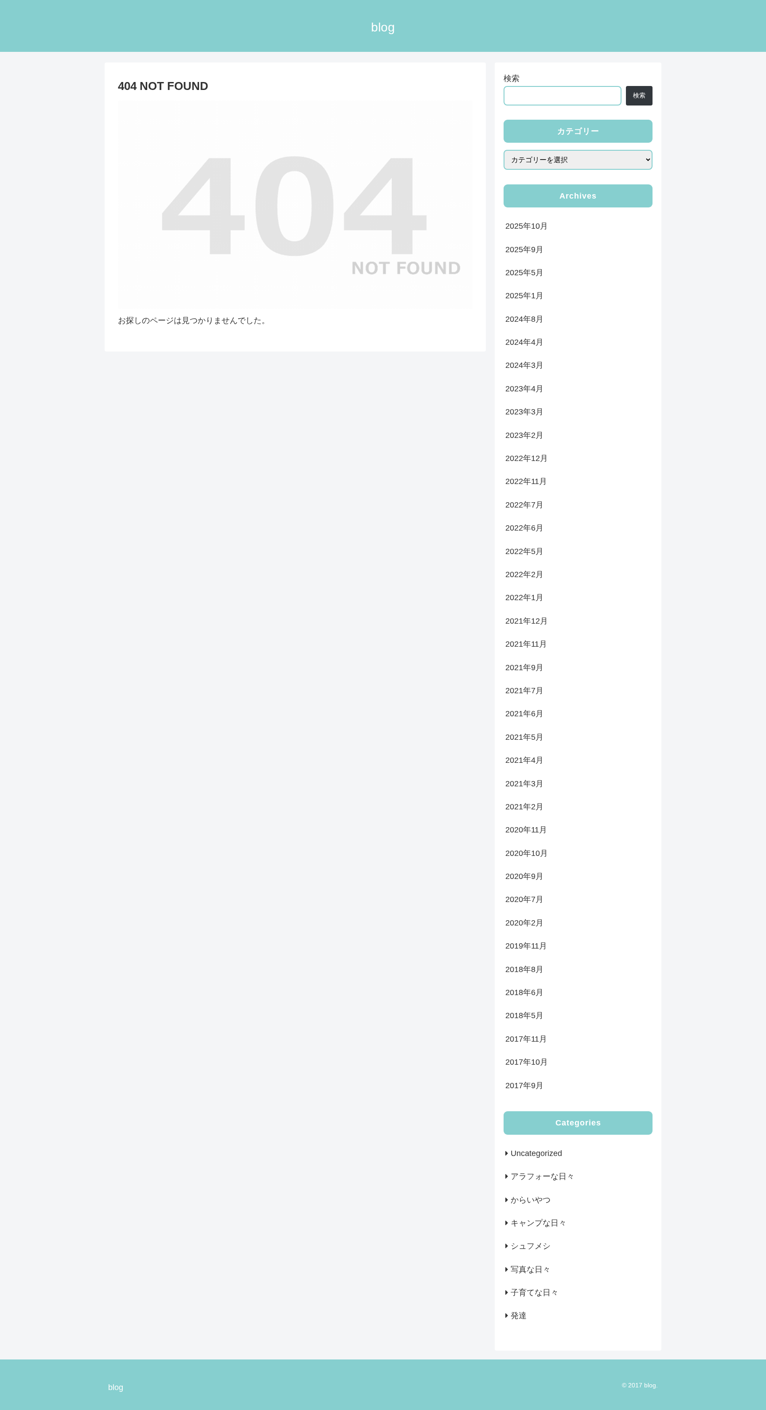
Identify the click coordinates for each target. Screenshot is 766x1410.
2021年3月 (524, 783)
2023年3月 (524, 411)
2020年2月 (524, 922)
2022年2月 (524, 574)
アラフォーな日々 (542, 1176)
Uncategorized (536, 1153)
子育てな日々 (535, 1292)
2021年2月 (524, 806)
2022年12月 (526, 458)
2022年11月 (526, 481)
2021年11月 (526, 644)
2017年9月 (524, 1085)
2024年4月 (524, 342)
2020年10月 (526, 853)
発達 (519, 1315)
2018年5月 (524, 1015)
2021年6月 (524, 713)
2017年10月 (526, 1062)
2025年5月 (524, 272)
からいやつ (531, 1199)
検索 (512, 78)
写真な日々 (531, 1269)
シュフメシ (531, 1246)
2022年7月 (524, 504)
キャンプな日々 (539, 1223)
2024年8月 (524, 319)
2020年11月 (526, 829)
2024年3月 (524, 365)
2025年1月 (524, 295)
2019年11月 (526, 945)
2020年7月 (524, 899)
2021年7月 (524, 690)
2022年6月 (524, 527)
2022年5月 (524, 551)
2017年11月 (526, 1039)
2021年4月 (524, 760)
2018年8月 (524, 969)
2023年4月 (524, 388)
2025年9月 (524, 249)
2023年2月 (524, 435)
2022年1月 (524, 597)
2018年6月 (524, 992)
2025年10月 (526, 226)
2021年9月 (524, 667)
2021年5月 (524, 737)
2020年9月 (524, 876)
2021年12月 (526, 621)
